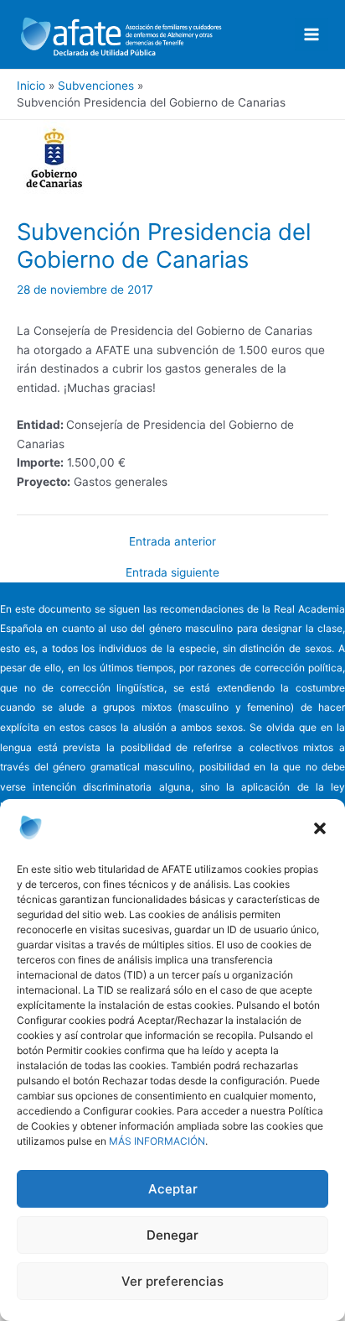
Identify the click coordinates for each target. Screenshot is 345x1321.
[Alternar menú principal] (312, 35)
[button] (320, 828)
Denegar (172, 1235)
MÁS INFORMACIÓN (157, 1141)
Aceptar (173, 1189)
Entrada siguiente (172, 573)
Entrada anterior (172, 542)
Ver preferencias (172, 1281)
